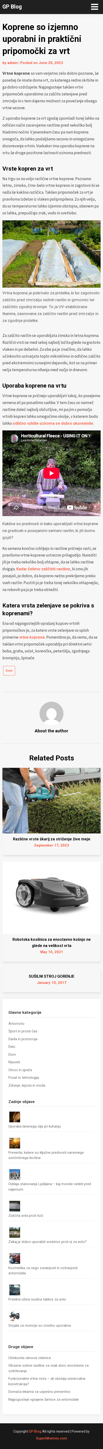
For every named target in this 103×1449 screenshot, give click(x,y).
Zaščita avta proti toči (25, 1215)
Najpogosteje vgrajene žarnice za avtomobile (43, 1399)
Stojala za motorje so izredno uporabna (39, 1325)
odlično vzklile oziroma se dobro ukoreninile (53, 423)
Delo (11, 1047)
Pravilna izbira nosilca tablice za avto (37, 1299)
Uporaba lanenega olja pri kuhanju (34, 1126)
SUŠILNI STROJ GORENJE (51, 976)
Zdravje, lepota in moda (26, 1085)
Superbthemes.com (51, 1438)
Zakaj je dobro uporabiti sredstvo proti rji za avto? (47, 1242)
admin (12, 63)
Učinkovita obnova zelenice (29, 1358)
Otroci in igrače (20, 1070)
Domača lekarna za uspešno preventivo (39, 1392)
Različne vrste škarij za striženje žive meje (51, 839)
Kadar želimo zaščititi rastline (43, 569)
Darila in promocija (22, 1039)
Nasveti (14, 1062)
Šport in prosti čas (22, 1031)
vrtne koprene (32, 637)
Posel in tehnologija (23, 1077)
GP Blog (12, 7)
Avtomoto (16, 1023)
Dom (9, 670)
